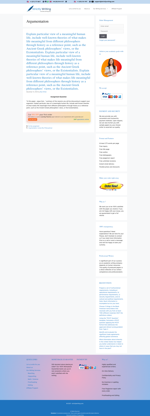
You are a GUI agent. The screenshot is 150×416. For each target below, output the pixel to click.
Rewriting (31, 373)
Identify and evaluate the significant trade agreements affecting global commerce (109, 334)
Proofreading (32, 382)
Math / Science (33, 379)
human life (41, 128)
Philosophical (48, 128)
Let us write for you (75, 9)
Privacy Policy (80, 415)
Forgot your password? (107, 40)
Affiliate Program (117, 9)
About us (87, 9)
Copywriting (32, 376)
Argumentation (32, 128)
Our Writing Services (99, 9)
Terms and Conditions (71, 415)
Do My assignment (33, 126)
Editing (30, 385)
